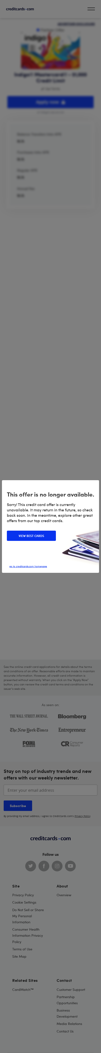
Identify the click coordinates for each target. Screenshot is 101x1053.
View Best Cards (31, 536)
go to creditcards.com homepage (28, 566)
